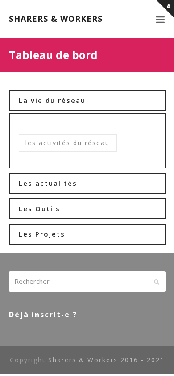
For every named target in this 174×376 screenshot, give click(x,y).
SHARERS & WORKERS (56, 18)
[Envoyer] (156, 281)
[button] (161, 19)
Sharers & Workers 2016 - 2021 (106, 360)
